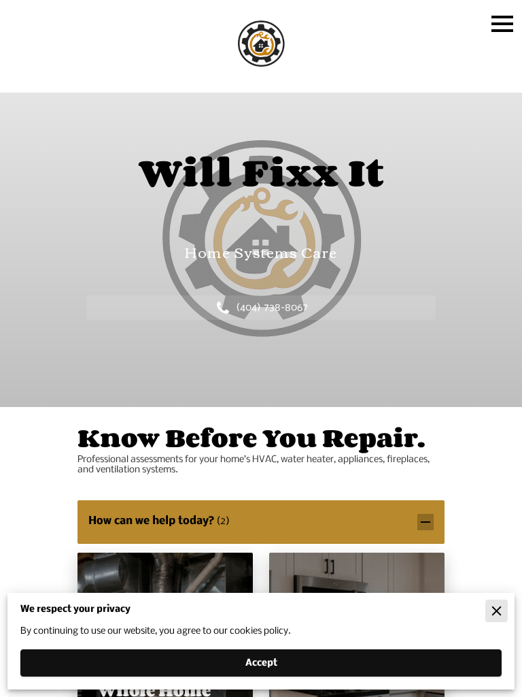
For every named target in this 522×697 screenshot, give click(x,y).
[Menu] (502, 24)
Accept (261, 663)
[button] (261, 522)
